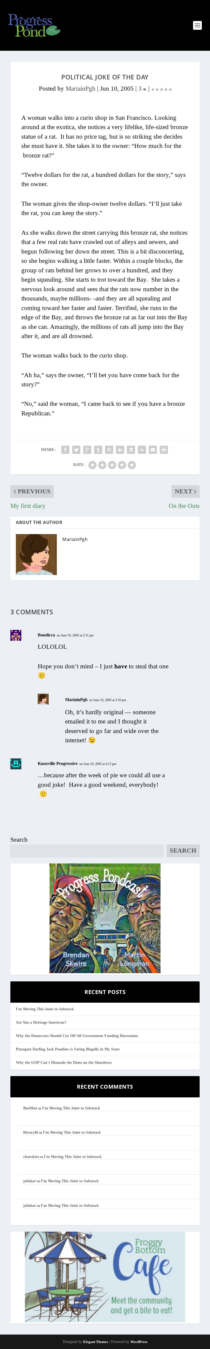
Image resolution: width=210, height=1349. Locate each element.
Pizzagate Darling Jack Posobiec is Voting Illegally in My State (67, 1049)
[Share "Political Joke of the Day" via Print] (163, 449)
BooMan (30, 1108)
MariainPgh (80, 88)
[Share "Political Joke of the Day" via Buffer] (131, 449)
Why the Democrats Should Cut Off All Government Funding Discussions (77, 1036)
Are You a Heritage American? (41, 1022)
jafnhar (29, 1181)
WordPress (138, 1342)
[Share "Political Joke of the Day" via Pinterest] (109, 449)
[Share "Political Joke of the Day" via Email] (152, 449)
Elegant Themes (95, 1342)
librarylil (30, 1132)
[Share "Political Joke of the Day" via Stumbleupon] (141, 449)
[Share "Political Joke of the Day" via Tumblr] (98, 449)
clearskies (31, 1157)
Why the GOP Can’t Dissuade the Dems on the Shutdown (64, 1063)
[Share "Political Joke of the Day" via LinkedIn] (120, 449)
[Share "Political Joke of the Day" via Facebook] (65, 449)
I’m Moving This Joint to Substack (45, 1009)
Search (19, 839)
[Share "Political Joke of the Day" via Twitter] (76, 449)
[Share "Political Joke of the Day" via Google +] (87, 449)
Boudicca (46, 635)
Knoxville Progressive (58, 763)
